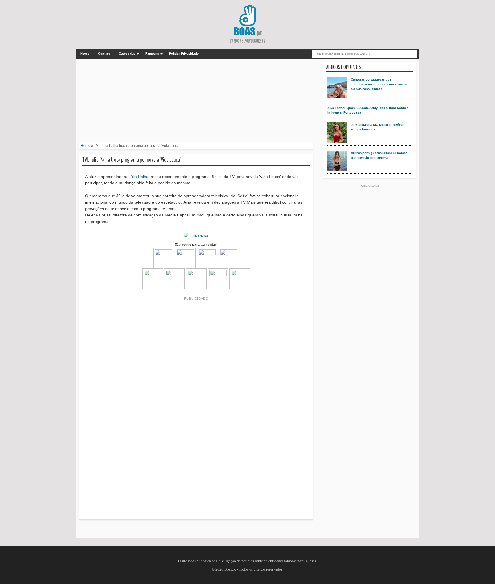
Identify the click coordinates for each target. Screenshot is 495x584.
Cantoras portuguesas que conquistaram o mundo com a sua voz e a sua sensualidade (380, 84)
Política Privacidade (184, 53)
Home (84, 53)
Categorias (127, 53)
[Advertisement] (196, 102)
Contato (104, 53)
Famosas (152, 53)
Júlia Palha (137, 176)
